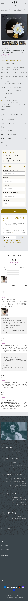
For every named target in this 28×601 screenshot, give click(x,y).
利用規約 (16, 595)
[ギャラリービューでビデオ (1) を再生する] (25, 43)
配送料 (11, 60)
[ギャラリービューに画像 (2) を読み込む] (8, 43)
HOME (2, 9)
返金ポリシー (20, 593)
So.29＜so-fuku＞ (12, 593)
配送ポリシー (15, 232)
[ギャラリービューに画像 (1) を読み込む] (4, 43)
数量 (2, 142)
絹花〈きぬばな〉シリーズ (6, 545)
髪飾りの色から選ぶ (5, 549)
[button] (23, 3)
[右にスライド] (27, 43)
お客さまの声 (4, 558)
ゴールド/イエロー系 (10, 9)
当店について (4, 567)
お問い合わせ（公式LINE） (7, 571)
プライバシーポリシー (9, 595)
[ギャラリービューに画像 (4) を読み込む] (16, 43)
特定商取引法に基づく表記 (12, 597)
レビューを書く (12, 285)
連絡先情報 (21, 597)
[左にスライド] (1, 43)
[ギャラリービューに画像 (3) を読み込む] (12, 43)
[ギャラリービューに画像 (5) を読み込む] (21, 43)
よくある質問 (4, 562)
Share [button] (4, 246)
